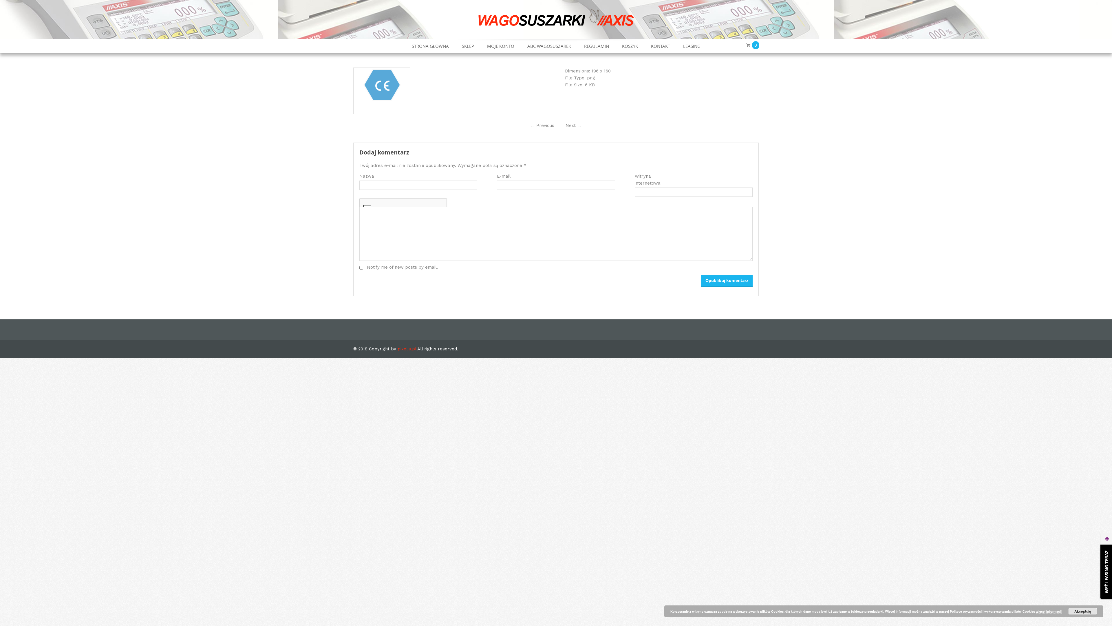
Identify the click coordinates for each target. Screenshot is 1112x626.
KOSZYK (630, 46)
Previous (542, 125)
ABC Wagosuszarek (549, 46)
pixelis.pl (407, 349)
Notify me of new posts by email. (402, 267)
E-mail (504, 176)
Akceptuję (1082, 611)
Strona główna (430, 46)
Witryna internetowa (648, 180)
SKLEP (468, 46)
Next (573, 125)
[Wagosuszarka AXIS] (556, 17)
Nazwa (366, 176)
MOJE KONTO (500, 46)
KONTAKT (660, 46)
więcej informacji (1049, 611)
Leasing (692, 46)
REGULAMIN (596, 46)
